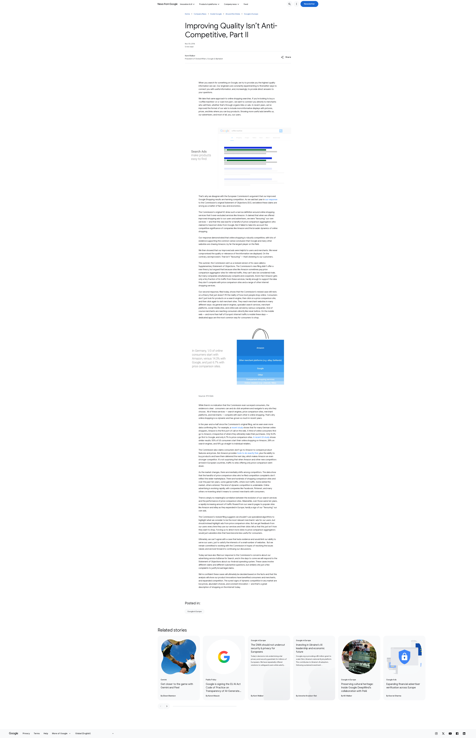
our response (271, 199)
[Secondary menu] (296, 4)
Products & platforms (208, 4)
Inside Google (216, 14)
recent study (237, 427)
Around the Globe (233, 14)
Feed (246, 4)
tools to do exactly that (247, 453)
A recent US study (261, 437)
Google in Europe (251, 14)
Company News (200, 14)
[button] (309, 4)
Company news (230, 4)
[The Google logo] (13, 733)
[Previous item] (161, 706)
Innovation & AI (186, 4)
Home (187, 14)
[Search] (290, 4)
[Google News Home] (168, 4)
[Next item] (167, 706)
